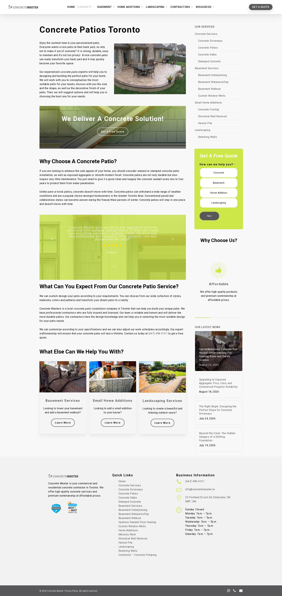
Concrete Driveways (210, 40)
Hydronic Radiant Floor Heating (137, 522)
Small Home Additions (208, 102)
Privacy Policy (71, 591)
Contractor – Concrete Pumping (137, 554)
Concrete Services (206, 33)
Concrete (218, 172)
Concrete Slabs (207, 54)
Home (122, 481)
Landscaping (202, 130)
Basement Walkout (209, 88)
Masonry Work (127, 534)
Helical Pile (205, 123)
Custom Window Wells (212, 95)
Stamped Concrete (209, 61)
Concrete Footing (208, 109)
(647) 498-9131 (157, 333)
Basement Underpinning (212, 75)
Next (209, 216)
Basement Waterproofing (213, 82)
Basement (219, 182)
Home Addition (218, 192)
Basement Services (207, 68)
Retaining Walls (207, 136)
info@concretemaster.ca (200, 489)
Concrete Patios (208, 47)
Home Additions (128, 530)
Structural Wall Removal (212, 116)
